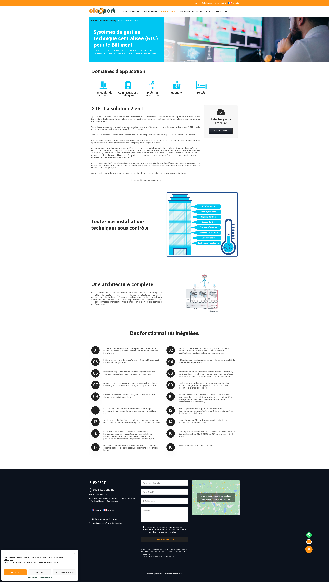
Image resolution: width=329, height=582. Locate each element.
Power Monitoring (168, 11)
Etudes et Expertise (213, 11)
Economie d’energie (131, 11)
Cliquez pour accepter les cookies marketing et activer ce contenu (216, 497)
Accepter (15, 572)
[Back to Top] (323, 578)
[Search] (238, 11)
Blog (195, 3)
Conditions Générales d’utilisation (107, 523)
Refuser (40, 572)
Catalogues (207, 3)
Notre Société (220, 3)
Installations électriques (191, 11)
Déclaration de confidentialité (40, 577)
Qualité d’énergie (150, 11)
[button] (74, 552)
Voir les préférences (64, 572)
